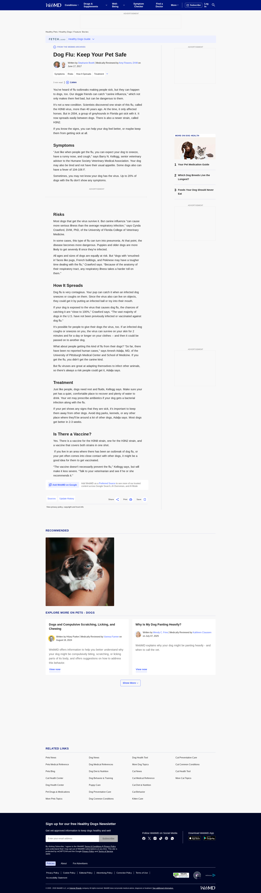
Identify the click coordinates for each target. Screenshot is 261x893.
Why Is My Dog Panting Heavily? (158, 624)
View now (54, 669)
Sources (52, 498)
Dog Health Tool (140, 757)
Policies (51, 863)
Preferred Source (107, 483)
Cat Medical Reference (143, 778)
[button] (114, 499)
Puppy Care (95, 785)
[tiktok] (160, 839)
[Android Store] (209, 839)
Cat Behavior (138, 792)
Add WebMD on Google (64, 485)
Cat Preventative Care (186, 757)
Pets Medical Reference (57, 764)
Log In (206, 5)
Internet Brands (75, 888)
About (64, 863)
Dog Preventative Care (100, 792)
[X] (149, 839)
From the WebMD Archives (71, 47)
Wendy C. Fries (160, 632)
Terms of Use (142, 873)
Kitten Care (137, 799)
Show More (130, 683)
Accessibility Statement (56, 878)
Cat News (137, 771)
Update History (66, 498)
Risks (70, 74)
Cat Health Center (54, 778)
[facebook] (143, 839)
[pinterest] (166, 839)
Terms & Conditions (93, 846)
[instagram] (155, 839)
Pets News (51, 757)
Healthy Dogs (65, 32)
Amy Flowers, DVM (128, 63)
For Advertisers (80, 863)
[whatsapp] (172, 839)
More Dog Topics (140, 764)
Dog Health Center (55, 785)
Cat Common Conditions (187, 764)
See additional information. (163, 888)
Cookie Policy (69, 873)
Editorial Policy (85, 873)
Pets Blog (50, 771)
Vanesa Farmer (111, 637)
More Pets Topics (54, 799)
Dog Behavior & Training (101, 778)
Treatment (99, 74)
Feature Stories (81, 32)
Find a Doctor (159, 5)
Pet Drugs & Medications (58, 792)
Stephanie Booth (86, 63)
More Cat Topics (183, 778)
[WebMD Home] (54, 5)
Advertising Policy (104, 873)
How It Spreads (83, 74)
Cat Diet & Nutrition (141, 785)
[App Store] (194, 839)
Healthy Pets (52, 32)
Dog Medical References (101, 764)
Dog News (94, 757)
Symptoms (59, 74)
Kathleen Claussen (202, 632)
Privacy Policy (109, 846)
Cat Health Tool (183, 771)
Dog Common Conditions (101, 799)
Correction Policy (124, 873)
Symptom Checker (138, 5)
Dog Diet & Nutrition (98, 771)
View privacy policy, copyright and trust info (65, 507)
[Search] (213, 5)
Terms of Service (106, 851)
